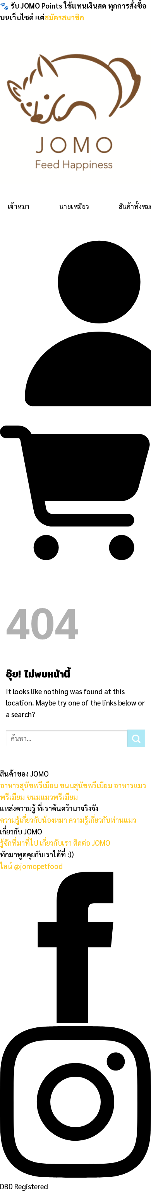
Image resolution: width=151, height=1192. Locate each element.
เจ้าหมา (19, 206)
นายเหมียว (74, 206)
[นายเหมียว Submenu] (96, 203)
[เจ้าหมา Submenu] (37, 203)
